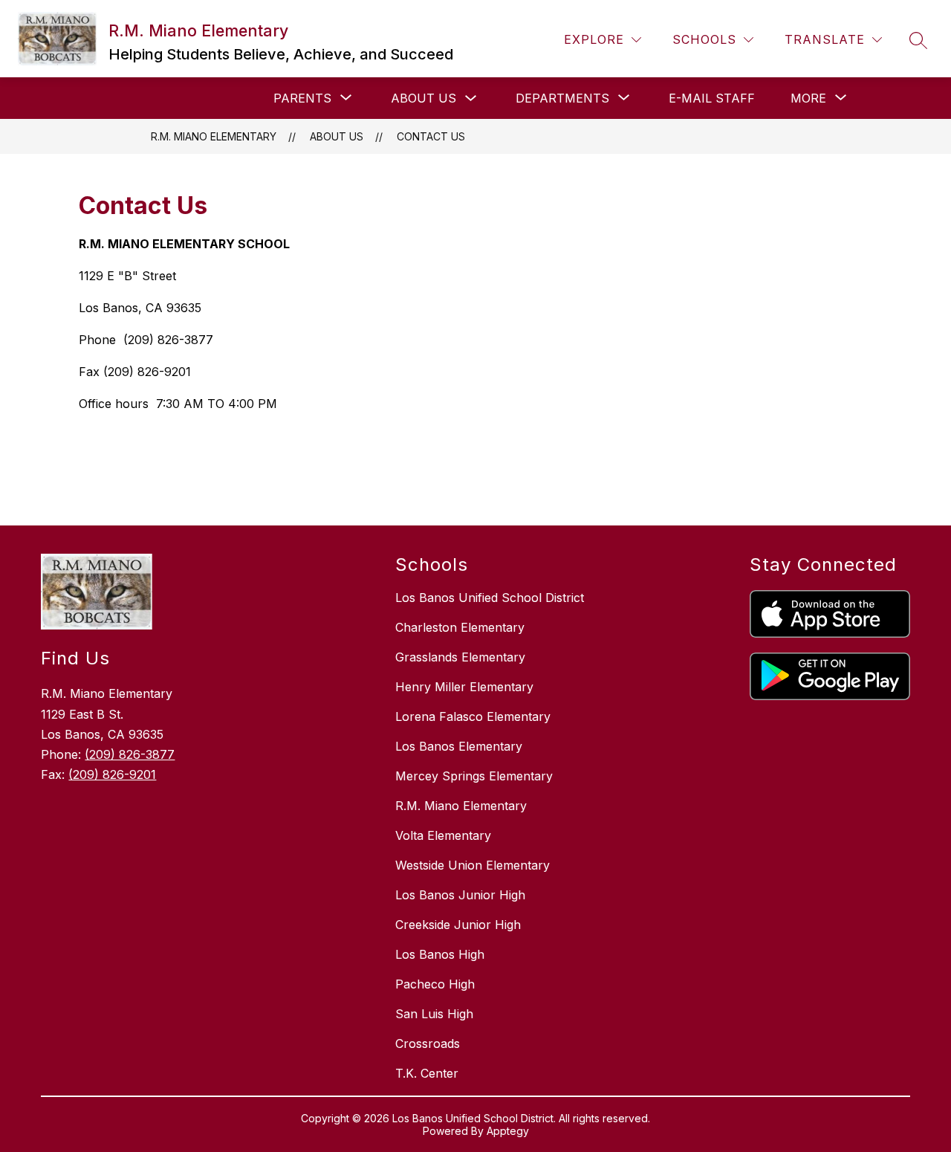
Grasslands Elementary (460, 657)
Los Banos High (439, 954)
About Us (423, 98)
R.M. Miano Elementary (213, 136)
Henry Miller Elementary (464, 686)
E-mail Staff (712, 98)
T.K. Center (426, 1073)
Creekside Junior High (458, 924)
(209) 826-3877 (130, 754)
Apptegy (508, 1131)
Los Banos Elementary (458, 746)
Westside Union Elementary (472, 865)
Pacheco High (435, 984)
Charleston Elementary (460, 627)
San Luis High (434, 1013)
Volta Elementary (443, 835)
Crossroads (427, 1043)
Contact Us (431, 136)
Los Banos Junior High (460, 894)
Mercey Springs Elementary (474, 775)
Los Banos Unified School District (489, 597)
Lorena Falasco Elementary (473, 716)
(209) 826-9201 (112, 774)
